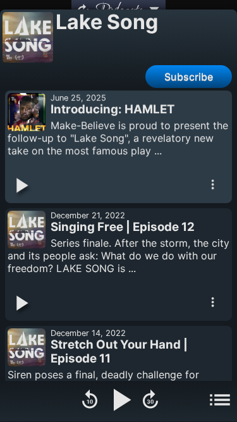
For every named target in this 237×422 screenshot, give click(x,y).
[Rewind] (89, 401)
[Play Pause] (120, 401)
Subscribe (188, 76)
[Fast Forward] (150, 401)
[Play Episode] (21, 187)
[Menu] (220, 401)
